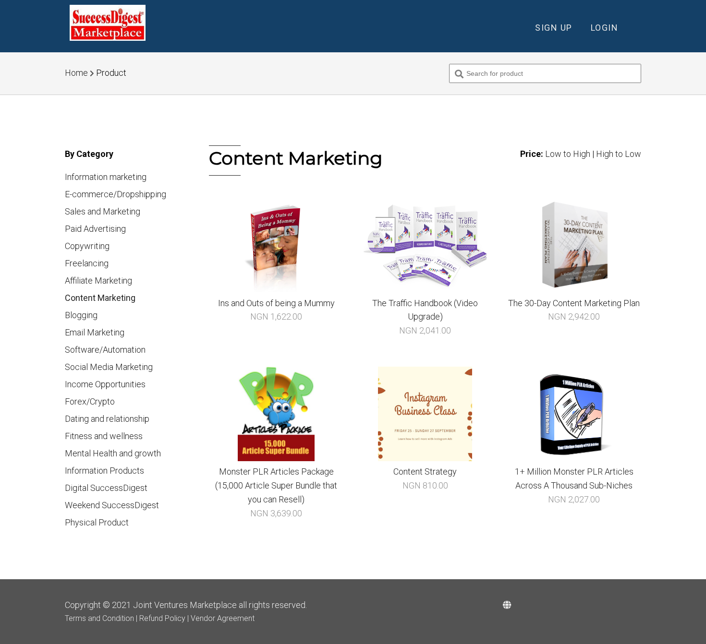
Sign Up (553, 28)
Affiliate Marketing (98, 280)
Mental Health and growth (113, 453)
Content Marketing (100, 298)
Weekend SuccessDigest (112, 505)
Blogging (81, 315)
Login (605, 28)
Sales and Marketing (102, 211)
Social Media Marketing (109, 367)
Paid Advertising (95, 229)
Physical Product (97, 522)
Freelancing (87, 263)
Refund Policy (163, 618)
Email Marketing (94, 332)
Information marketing (105, 177)
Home (76, 73)
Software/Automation (105, 350)
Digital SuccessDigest (106, 488)
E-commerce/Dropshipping (115, 194)
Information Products (104, 470)
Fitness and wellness (104, 436)
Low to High (567, 154)
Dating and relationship (107, 419)
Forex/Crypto (90, 401)
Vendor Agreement (223, 618)
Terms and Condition (100, 618)
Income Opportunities (105, 384)
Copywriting (87, 246)
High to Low (618, 154)
